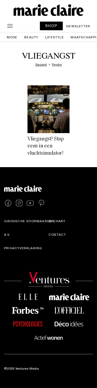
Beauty (31, 37)
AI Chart (57, 220)
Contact (57, 234)
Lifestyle (54, 37)
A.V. (7, 234)
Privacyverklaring (23, 247)
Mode (12, 37)
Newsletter (78, 25)
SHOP (51, 25)
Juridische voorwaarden (29, 220)
